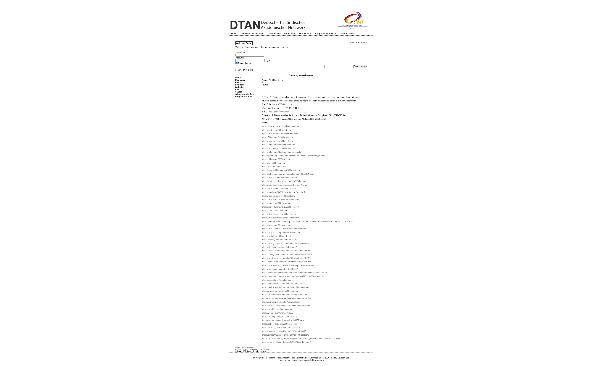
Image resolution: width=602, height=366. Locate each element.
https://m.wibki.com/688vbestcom (277, 309)
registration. (283, 47)
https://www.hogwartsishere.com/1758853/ (281, 327)
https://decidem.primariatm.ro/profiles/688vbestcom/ (285, 287)
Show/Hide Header (358, 42)
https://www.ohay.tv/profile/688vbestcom (280, 291)
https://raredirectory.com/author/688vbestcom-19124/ (286, 258)
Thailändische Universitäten (281, 33)
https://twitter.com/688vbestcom (276, 130)
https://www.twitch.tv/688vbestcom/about (280, 199)
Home (234, 33)
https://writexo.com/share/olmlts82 (277, 313)
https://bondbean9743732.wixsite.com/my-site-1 (283, 192)
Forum (238, 70)
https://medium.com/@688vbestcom (278, 196)
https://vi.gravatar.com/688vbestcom (278, 144)
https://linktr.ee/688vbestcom (275, 210)
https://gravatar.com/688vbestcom (277, 141)
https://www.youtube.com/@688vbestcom (280, 126)
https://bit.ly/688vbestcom (273, 163)
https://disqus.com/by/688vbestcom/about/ (281, 232)
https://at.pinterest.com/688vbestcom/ (279, 214)
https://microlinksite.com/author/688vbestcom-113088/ (286, 261)
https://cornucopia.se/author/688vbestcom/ (281, 302)
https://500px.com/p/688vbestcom (277, 137)
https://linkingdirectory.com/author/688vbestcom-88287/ (287, 254)
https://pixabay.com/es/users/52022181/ (280, 240)
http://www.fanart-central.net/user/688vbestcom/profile (286, 298)
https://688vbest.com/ (282, 104)
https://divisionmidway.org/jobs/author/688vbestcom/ (285, 335)
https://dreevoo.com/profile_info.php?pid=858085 (284, 331)
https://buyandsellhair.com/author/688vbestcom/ (283, 283)
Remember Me (244, 63)
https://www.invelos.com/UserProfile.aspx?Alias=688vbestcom (290, 265)
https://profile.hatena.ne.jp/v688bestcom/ (280, 207)
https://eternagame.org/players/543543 (279, 316)
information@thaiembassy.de (298, 360)
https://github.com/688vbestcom (276, 159)
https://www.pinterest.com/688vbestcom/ (280, 134)
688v (266, 97)
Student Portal (347, 33)
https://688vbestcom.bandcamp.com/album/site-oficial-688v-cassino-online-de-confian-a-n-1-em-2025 (307, 221)
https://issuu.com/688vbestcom (276, 203)
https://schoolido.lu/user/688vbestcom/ (279, 324)
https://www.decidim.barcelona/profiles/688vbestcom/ (286, 305)
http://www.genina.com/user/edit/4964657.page (283, 320)
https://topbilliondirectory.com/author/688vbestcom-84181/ (288, 250)
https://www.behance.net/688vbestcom (279, 177)
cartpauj (251, 347)
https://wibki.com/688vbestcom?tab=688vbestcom (284, 294)
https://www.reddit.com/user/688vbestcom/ (281, 170)
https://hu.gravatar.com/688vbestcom (279, 148)
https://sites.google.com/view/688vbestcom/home (284, 185)
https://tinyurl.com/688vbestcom (276, 225)
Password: (240, 58)
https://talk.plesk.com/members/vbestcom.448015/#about (288, 174)
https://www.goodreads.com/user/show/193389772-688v (287, 243)
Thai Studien (305, 33)
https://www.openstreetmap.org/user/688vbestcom (284, 181)
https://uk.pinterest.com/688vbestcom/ (279, 247)
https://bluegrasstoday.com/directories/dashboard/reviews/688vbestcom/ (294, 272)
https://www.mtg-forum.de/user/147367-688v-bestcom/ (286, 342)
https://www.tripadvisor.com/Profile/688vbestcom (284, 229)
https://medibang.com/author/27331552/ (280, 269)
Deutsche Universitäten (252, 33)
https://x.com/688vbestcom (274, 166)
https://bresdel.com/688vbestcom (277, 280)
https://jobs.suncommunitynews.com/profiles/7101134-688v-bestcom (293, 276)
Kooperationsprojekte (325, 33)
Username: (240, 52)
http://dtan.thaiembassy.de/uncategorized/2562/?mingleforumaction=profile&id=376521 (301, 338)
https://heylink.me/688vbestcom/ (276, 236)
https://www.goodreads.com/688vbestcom (281, 218)
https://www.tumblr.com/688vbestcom (279, 188)
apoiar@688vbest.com (279, 112)
